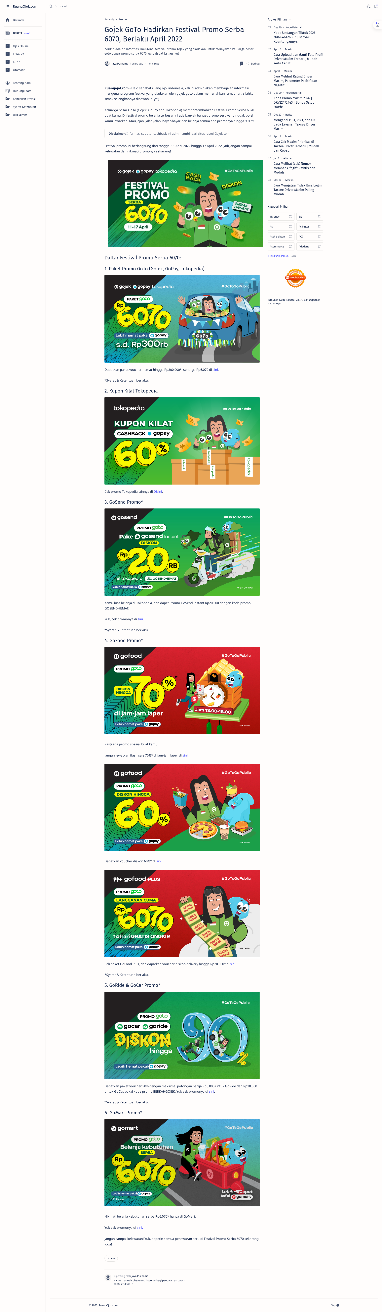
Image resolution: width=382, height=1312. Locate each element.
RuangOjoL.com (25, 6)
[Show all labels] (282, 255)
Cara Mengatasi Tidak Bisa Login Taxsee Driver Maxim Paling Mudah (298, 189)
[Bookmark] (375, 6)
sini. (140, 1227)
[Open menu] (7, 6)
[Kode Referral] (293, 27)
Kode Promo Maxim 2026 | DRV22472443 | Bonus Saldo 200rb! (294, 102)
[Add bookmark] (242, 64)
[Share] (253, 64)
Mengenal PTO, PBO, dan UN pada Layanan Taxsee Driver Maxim (295, 124)
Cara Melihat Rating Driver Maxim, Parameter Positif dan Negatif (295, 80)
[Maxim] (289, 49)
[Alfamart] (288, 158)
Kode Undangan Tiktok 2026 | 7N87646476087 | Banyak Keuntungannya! (296, 37)
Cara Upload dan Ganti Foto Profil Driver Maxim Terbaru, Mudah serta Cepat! (298, 59)
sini (215, 369)
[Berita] (288, 114)
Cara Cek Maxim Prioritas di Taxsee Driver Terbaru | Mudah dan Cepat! (296, 146)
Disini (158, 491)
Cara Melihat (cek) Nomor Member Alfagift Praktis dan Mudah (294, 168)
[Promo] (111, 1258)
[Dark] (368, 6)
